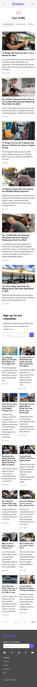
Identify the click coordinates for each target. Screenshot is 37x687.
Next (33, 622)
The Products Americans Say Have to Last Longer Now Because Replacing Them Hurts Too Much (18, 101)
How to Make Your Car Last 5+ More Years (27, 546)
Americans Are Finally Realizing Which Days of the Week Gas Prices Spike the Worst (9, 460)
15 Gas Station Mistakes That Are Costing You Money (27, 588)
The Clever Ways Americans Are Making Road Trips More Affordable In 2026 (18, 288)
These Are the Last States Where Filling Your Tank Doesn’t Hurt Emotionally (27, 408)
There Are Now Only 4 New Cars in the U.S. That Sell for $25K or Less (9, 589)
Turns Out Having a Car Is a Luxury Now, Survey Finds (27, 503)
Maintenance (20, 24)
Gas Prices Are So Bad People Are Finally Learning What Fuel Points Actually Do (27, 362)
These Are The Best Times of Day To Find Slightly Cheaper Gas (9, 407)
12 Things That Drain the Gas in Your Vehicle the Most (18, 54)
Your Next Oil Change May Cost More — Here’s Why (9, 503)
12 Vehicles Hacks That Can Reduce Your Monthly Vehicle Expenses (17, 190)
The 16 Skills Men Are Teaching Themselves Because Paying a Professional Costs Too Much (15, 237)
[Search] (32, 4)
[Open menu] (4, 4)
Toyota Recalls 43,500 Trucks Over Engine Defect (27, 458)
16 (24, 622)
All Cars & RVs (8, 24)
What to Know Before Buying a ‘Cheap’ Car (8, 546)
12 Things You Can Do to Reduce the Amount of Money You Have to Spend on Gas (18, 145)
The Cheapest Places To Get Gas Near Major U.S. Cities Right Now (9, 361)
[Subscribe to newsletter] (31, 335)
